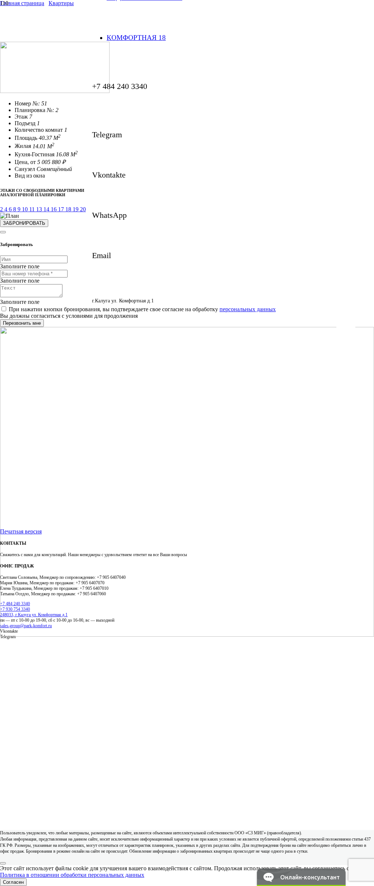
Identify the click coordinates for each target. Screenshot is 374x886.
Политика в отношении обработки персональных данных (72, 875)
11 (32, 209)
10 (25, 209)
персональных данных (248, 309)
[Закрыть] (3, 232)
